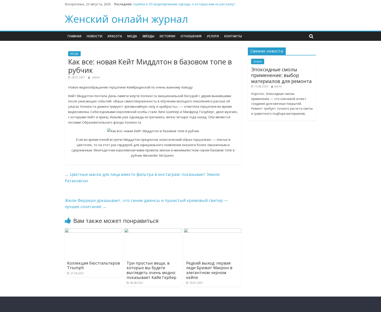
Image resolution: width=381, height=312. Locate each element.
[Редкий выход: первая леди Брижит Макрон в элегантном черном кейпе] (212, 231)
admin (96, 77)
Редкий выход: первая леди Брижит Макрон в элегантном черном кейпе (209, 270)
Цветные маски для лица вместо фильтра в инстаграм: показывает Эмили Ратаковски (142, 177)
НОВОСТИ (94, 36)
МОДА (132, 36)
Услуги (213, 36)
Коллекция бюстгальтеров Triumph (93, 265)
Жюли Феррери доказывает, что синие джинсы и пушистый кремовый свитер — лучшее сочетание (146, 203)
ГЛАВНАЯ (74, 36)
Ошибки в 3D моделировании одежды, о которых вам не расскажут (184, 4)
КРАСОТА (115, 36)
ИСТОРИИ (167, 36)
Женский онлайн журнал (126, 19)
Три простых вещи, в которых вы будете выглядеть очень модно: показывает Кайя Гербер (151, 270)
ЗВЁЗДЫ (148, 36)
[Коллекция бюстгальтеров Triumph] (93, 231)
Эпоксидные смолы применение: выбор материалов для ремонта (281, 75)
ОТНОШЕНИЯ (191, 36)
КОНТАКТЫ (233, 36)
